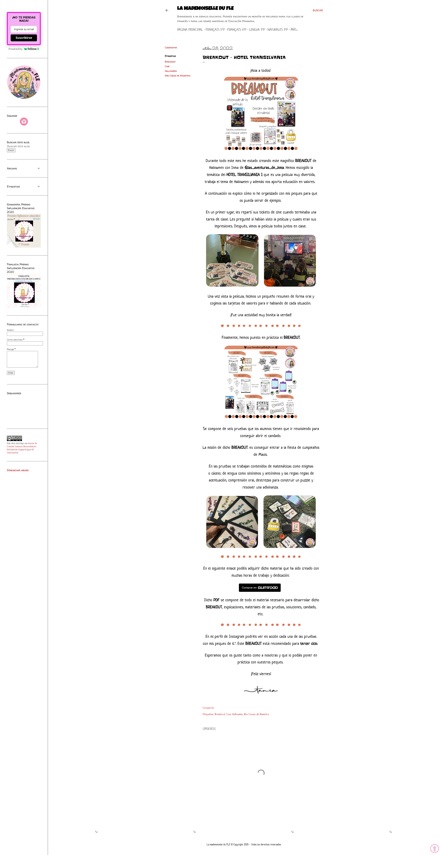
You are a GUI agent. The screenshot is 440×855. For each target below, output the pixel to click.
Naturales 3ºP (278, 29)
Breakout (170, 61)
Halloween (171, 70)
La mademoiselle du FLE (205, 8)
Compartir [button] (171, 47)
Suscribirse (24, 37)
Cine (167, 66)
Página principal (190, 29)
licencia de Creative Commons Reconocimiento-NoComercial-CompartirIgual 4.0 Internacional (22, 448)
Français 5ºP (215, 29)
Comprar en (249, 587)
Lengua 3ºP (257, 29)
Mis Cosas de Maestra (177, 75)
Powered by (15, 49)
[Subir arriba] (434, 849)
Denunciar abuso (18, 470)
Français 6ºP (236, 29)
